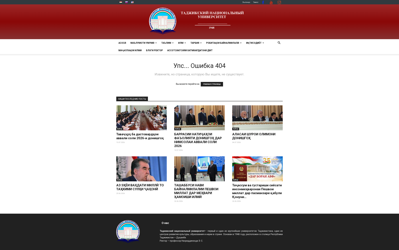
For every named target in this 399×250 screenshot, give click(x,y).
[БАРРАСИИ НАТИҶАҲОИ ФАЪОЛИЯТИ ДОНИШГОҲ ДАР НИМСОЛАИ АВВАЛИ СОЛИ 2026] (199, 117)
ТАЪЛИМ (166, 43)
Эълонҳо (246, 2)
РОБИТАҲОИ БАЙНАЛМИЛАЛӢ (222, 43)
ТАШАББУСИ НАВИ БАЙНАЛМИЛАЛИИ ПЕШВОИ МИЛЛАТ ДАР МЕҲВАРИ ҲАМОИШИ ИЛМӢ (196, 191)
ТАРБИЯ (194, 43)
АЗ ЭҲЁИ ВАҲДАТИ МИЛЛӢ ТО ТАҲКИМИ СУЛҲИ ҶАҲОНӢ (140, 187)
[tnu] (199, 21)
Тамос (255, 2)
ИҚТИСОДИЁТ (254, 43)
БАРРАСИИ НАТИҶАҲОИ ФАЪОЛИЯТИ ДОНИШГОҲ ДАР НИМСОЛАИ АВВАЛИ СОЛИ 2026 (198, 140)
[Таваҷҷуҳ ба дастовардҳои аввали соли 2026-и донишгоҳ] (141, 117)
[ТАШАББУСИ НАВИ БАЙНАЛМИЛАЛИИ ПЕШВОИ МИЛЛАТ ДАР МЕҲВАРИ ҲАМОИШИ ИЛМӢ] (199, 168)
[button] (279, 43)
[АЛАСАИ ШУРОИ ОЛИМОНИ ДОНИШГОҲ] (257, 117)
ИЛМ (180, 43)
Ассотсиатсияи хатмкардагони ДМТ (190, 50)
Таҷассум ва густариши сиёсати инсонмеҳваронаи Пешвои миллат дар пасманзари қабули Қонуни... (257, 191)
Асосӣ (122, 43)
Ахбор (119, 129)
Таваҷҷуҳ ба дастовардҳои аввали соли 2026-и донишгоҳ (140, 136)
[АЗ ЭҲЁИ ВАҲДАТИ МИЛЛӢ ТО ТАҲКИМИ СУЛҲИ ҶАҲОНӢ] (141, 168)
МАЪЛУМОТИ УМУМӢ (142, 43)
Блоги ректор (154, 50)
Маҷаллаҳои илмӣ (130, 50)
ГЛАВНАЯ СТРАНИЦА (212, 84)
